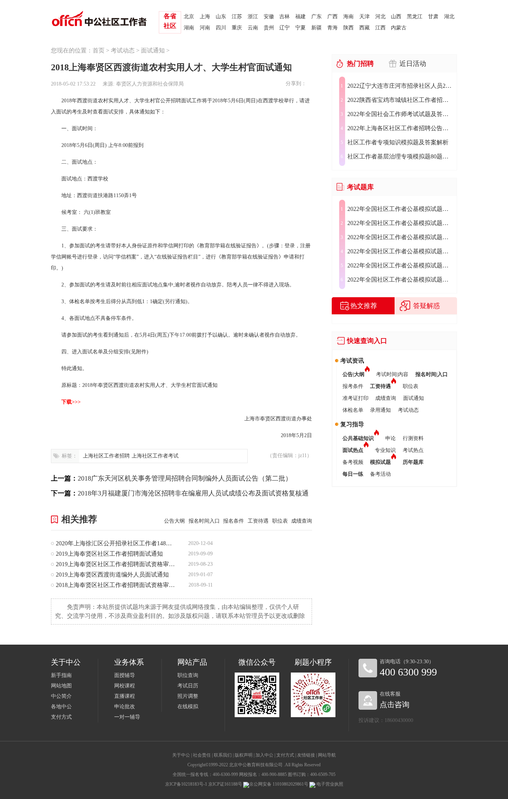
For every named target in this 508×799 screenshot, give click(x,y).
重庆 (237, 28)
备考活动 (380, 474)
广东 (316, 16)
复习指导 (352, 424)
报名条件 (233, 521)
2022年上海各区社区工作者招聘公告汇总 (399, 128)
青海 (332, 28)
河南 (205, 28)
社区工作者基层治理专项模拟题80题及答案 (399, 156)
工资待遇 (258, 521)
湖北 (449, 16)
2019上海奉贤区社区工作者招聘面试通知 (109, 554)
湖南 (189, 28)
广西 (332, 16)
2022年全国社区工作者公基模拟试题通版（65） (399, 237)
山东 (221, 16)
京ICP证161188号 (225, 784)
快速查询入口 (367, 340)
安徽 (269, 16)
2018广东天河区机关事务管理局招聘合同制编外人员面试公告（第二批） (185, 478)
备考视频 (353, 462)
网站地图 (61, 686)
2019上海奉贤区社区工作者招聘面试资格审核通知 (116, 564)
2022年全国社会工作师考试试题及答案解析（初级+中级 (399, 114)
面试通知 (153, 50)
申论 (390, 438)
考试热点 (413, 450)
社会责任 (202, 755)
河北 (380, 16)
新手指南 (61, 675)
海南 (348, 16)
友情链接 (306, 755)
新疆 (316, 28)
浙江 (253, 16)
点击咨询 (394, 704)
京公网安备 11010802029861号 (278, 784)
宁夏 (300, 28)
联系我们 (223, 755)
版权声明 (244, 755)
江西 (380, 28)
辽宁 (284, 28)
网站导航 (327, 755)
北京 (189, 16)
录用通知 (380, 410)
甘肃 (433, 16)
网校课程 (124, 686)
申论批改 (124, 706)
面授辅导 (124, 675)
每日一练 (353, 474)
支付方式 (61, 717)
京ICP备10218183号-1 (186, 784)
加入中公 (264, 755)
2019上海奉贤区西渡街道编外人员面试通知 (112, 574)
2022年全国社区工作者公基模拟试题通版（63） (399, 265)
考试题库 (360, 187)
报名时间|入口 (431, 374)
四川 (221, 28)
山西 (396, 16)
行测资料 (413, 438)
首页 (99, 50)
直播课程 (124, 696)
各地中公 (61, 706)
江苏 (237, 16)
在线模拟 (187, 706)
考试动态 (123, 50)
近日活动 (412, 63)
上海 (205, 16)
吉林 (284, 16)
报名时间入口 (204, 521)
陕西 (348, 28)
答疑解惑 (426, 305)
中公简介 (61, 696)
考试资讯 (352, 360)
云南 (253, 28)
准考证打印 (356, 398)
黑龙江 (414, 16)
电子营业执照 (329, 784)
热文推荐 (363, 305)
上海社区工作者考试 (155, 456)
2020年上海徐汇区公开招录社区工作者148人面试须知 (116, 543)
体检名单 (353, 410)
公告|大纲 (353, 374)
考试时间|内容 (392, 374)
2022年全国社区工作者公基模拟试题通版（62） (399, 279)
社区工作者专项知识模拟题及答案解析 (397, 142)
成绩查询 (301, 521)
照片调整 (187, 696)
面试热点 (353, 450)
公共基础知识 (358, 438)
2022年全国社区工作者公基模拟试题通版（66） (399, 223)
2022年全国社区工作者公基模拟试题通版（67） (399, 209)
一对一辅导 (127, 717)
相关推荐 (79, 519)
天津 (364, 16)
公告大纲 (174, 521)
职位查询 (187, 675)
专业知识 (385, 450)
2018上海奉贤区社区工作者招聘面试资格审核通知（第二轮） (116, 585)
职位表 (280, 521)
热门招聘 (360, 63)
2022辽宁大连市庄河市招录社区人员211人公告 (399, 86)
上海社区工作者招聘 (106, 456)
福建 (300, 16)
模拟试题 (380, 462)
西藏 (364, 28)
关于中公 (181, 755)
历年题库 (413, 462)
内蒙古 (398, 28)
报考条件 (353, 386)
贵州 (269, 28)
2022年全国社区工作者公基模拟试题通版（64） (399, 251)
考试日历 (187, 686)
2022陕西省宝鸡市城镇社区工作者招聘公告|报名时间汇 (399, 100)
